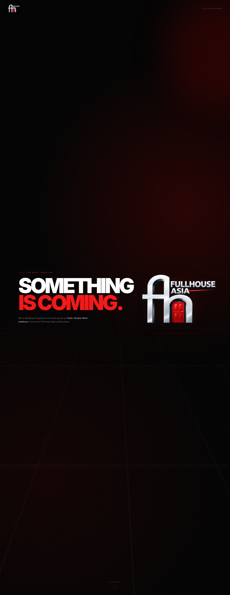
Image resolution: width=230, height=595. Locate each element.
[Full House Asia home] (13, 8)
